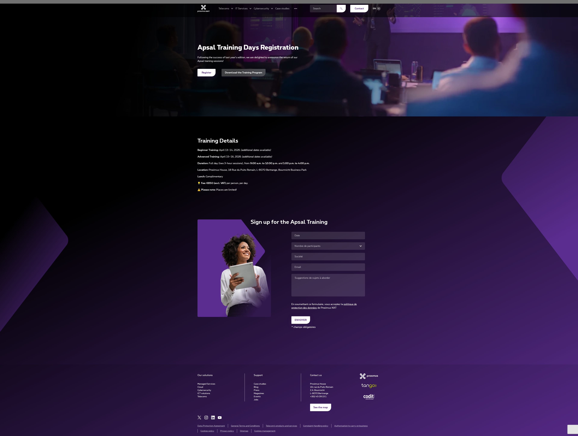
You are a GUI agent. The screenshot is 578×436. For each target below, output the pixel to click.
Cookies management (264, 431)
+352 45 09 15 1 (318, 397)
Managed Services (206, 384)
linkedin (213, 417)
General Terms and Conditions (245, 426)
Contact (359, 8)
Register (206, 72)
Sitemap (244, 431)
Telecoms (202, 397)
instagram (206, 417)
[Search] (341, 8)
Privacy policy (227, 431)
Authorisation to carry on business (351, 426)
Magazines (259, 393)
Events (257, 397)
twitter (199, 417)
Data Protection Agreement (211, 426)
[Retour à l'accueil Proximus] (203, 8)
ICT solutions (203, 393)
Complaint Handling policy (315, 426)
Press (256, 390)
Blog (256, 387)
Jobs (256, 400)
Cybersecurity (204, 390)
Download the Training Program (243, 72)
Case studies (282, 8)
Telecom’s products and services (281, 426)
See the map (320, 407)
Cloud (200, 387)
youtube (220, 417)
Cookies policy (207, 431)
